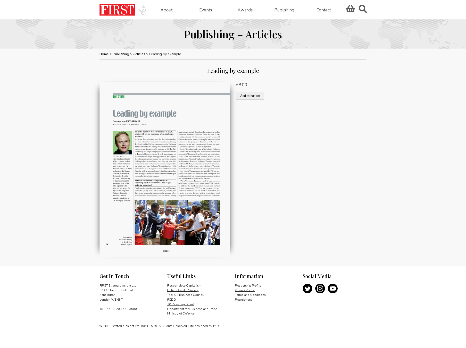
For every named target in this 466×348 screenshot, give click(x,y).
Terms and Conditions (250, 295)
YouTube (333, 288)
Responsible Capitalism (184, 285)
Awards (245, 9)
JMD (216, 326)
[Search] (362, 10)
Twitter (307, 288)
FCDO (171, 299)
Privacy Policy (245, 290)
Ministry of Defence (180, 313)
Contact (323, 9)
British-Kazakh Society (183, 290)
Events (205, 9)
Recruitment (243, 299)
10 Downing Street (180, 304)
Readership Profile (248, 285)
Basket (350, 10)
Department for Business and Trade (192, 309)
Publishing (284, 9)
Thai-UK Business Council (185, 295)
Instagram (320, 288)
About (166, 9)
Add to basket (250, 96)
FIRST (117, 10)
